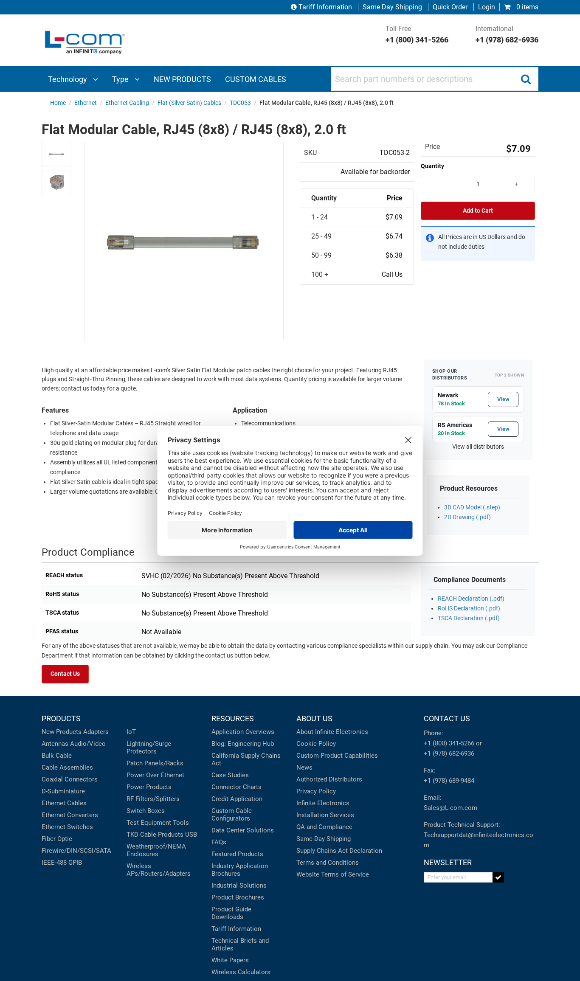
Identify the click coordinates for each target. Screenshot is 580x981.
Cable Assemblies (67, 767)
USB (191, 834)
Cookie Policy (316, 744)
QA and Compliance (324, 827)
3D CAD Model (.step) (472, 507)
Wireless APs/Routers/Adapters (159, 869)
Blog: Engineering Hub (242, 744)
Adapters (96, 732)
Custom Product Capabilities (337, 755)
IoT (131, 732)
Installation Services (325, 815)
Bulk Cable (57, 755)
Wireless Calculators (240, 972)
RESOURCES (232, 718)
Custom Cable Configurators (231, 814)
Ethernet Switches (67, 827)
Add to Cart (478, 210)
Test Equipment (149, 822)
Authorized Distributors (329, 779)
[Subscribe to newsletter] (498, 877)
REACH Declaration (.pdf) (471, 598)
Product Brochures (237, 897)
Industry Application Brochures (239, 869)
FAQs (218, 842)
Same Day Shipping (392, 7)
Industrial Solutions (239, 885)
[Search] (525, 79)
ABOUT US (314, 718)
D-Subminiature (63, 791)
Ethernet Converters (70, 815)
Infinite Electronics (322, 803)
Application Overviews (242, 732)
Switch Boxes (146, 811)
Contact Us (65, 673)
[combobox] (434, 79)
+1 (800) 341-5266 (449, 743)
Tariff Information (325, 7)
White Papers (230, 960)
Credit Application (236, 799)
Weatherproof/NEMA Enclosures (156, 850)
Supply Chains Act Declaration (339, 851)
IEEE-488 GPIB (62, 862)
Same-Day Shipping (323, 839)
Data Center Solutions (242, 830)
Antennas (55, 744)
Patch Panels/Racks (155, 763)
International (507, 34)
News (304, 767)
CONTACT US (447, 718)
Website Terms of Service (332, 874)
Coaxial (52, 779)
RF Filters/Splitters (153, 799)
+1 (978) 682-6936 (449, 753)
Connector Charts (236, 787)
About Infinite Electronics (332, 732)
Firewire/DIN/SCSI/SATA (76, 851)
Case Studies (230, 775)
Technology (68, 79)
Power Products (149, 787)
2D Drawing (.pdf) (467, 517)
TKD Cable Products (155, 834)
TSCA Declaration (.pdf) (469, 618)
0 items (526, 7)
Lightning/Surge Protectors (149, 747)
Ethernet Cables (64, 803)
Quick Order (450, 7)
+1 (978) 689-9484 (449, 780)
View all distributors (478, 446)
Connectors (81, 779)
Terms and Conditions (327, 862)
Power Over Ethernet (155, 775)
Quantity (432, 166)
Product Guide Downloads (231, 913)
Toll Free (417, 34)
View (503, 399)
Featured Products (237, 854)
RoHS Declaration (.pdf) (469, 608)
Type (121, 79)
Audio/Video (88, 744)
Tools (181, 822)
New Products (62, 732)
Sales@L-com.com (450, 808)
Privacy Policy (316, 791)
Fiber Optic (57, 839)
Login (486, 7)
